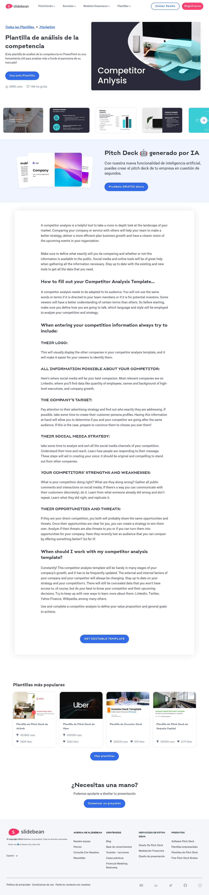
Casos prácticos (115, 858)
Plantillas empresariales (184, 847)
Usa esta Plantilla (22, 75)
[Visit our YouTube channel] (141, 887)
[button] (46, 6)
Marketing (47, 27)
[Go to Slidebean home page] (17, 6)
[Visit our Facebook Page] (185, 887)
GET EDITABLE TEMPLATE (104, 638)
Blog (108, 841)
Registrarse (192, 6)
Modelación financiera (151, 851)
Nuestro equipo (81, 841)
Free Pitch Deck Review (184, 858)
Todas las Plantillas (20, 27)
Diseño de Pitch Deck (151, 845)
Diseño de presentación (152, 856)
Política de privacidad (18, 885)
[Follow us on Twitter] (170, 887)
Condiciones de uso (43, 885)
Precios (77, 847)
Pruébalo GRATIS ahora (126, 186)
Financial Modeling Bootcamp (117, 866)
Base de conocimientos (119, 847)
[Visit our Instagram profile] (200, 887)
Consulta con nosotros (86, 852)
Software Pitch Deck (182, 841)
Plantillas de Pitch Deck (184, 852)
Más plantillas (104, 756)
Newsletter (79, 858)
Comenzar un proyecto (104, 803)
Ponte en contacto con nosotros (73, 885)
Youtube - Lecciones (117, 852)
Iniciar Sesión (165, 6)
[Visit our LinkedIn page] (155, 887)
